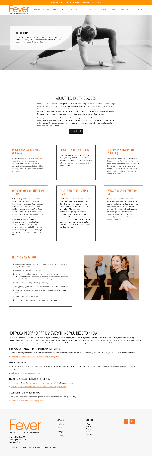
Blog (88, 432)
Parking (88, 426)
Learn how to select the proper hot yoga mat (27, 401)
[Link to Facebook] (138, 9)
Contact (89, 434)
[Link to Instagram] (141, 9)
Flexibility (60, 424)
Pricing (88, 429)
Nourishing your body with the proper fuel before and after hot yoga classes (38, 387)
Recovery (60, 436)
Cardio (59, 428)
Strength (60, 432)
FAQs (88, 424)
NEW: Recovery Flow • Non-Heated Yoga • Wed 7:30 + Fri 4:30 (76, 2)
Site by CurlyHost (49, 447)
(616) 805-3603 (14, 442)
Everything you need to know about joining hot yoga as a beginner (35, 357)
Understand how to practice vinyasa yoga (26, 373)
